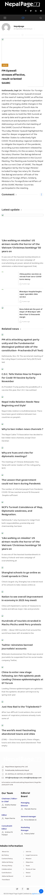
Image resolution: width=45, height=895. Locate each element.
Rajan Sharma (10, 818)
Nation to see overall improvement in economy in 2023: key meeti (22, 599)
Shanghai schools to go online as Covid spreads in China (21, 574)
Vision (28, 872)
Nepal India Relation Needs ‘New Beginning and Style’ (20, 404)
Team (28, 865)
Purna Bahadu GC (30, 820)
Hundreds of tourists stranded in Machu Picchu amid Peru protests (21, 623)
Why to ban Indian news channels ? (22, 429)
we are (28, 876)
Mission (28, 858)
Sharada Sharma (30, 809)
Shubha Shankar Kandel (9, 806)
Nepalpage (19, 26)
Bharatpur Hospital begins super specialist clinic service (30, 294)
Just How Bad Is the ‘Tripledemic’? (21, 707)
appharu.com (36, 893)
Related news (10, 329)
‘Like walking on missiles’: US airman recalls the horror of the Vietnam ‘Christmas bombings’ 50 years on (21, 246)
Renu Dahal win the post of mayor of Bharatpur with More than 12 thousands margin (30, 313)
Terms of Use (30, 869)
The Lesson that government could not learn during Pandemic (21, 482)
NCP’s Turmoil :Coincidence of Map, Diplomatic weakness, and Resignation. (22, 511)
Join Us (28, 851)
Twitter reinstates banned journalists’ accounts (17, 647)
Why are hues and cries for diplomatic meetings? (17, 455)
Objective (29, 862)
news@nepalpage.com (32, 777)
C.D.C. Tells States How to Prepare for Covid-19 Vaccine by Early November (21, 378)
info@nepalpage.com (14, 777)
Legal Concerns (31, 855)
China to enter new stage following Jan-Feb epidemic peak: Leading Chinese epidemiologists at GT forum (22, 677)
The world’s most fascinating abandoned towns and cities (19, 732)
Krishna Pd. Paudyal (7, 833)
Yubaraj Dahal (29, 833)
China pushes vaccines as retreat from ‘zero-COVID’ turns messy (30, 277)
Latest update (11, 209)
